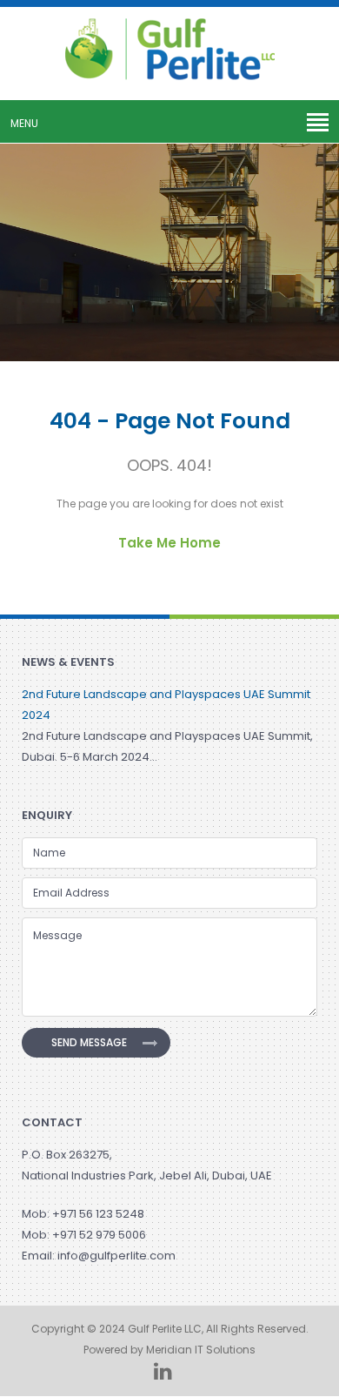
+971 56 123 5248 (98, 1214)
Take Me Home (169, 543)
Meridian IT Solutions (201, 1349)
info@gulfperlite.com (116, 1255)
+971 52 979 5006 (99, 1234)
